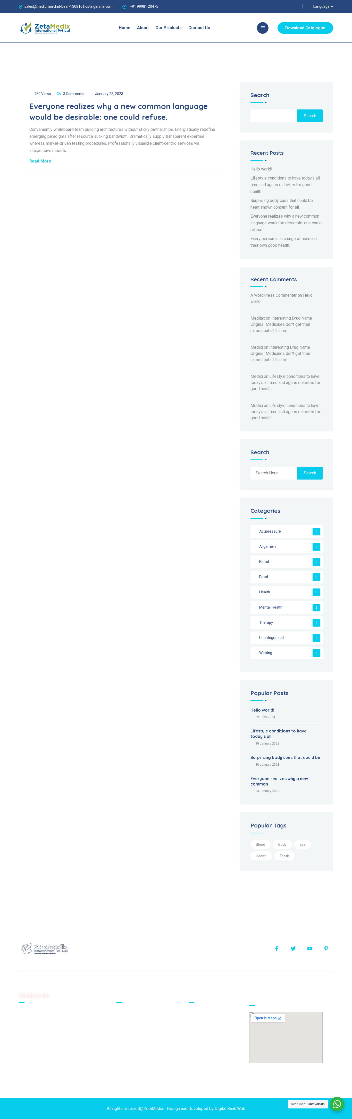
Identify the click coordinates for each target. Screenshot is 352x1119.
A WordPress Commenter (273, 295)
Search (259, 95)
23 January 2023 (267, 791)
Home (124, 27)
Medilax (257, 318)
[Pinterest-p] (326, 948)
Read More (40, 161)
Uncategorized (271, 637)
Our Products (168, 27)
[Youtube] (310, 948)
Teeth (284, 856)
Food (263, 577)
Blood (264, 561)
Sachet (198, 1012)
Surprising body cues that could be (285, 757)
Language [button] (321, 6)
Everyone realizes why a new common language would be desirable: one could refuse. (286, 223)
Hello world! (261, 169)
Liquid (197, 1039)
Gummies (200, 1030)
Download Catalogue (305, 27)
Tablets (198, 1021)
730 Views (42, 94)
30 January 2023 (267, 743)
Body (282, 844)
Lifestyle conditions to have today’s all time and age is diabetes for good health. (285, 185)
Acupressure (270, 531)
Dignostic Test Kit (208, 1056)
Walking (265, 653)
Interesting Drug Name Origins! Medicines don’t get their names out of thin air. (281, 324)
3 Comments (73, 94)
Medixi (256, 347)
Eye (303, 844)
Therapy (266, 622)
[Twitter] (293, 948)
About (143, 27)
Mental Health (270, 607)
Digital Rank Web (230, 1108)
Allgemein (267, 546)
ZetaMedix (153, 1108)
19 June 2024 (265, 717)
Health (264, 592)
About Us (127, 1021)
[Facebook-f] (277, 948)
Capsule (199, 1047)
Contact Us (199, 27)
